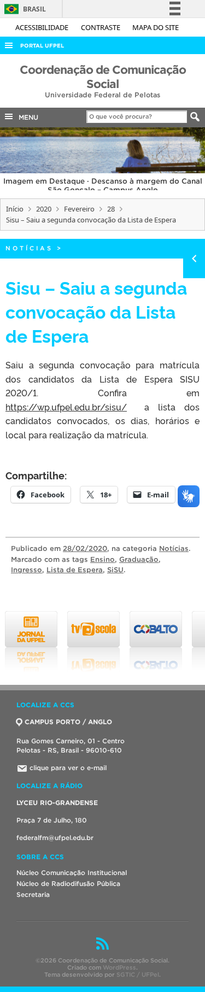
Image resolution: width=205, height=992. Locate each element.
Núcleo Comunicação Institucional (71, 872)
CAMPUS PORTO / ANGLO (68, 721)
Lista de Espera (74, 570)
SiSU (115, 570)
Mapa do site (155, 27)
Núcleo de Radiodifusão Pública (68, 883)
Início (15, 209)
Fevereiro (79, 209)
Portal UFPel (42, 46)
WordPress (119, 967)
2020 (43, 209)
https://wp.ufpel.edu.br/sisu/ (66, 407)
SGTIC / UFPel (137, 974)
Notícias (29, 248)
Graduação (139, 559)
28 (111, 209)
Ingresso (26, 570)
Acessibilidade (42, 27)
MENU (26, 117)
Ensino (102, 559)
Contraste (101, 27)
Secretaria (33, 894)
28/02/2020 (85, 548)
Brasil (23, 9)
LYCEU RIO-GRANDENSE (57, 802)
